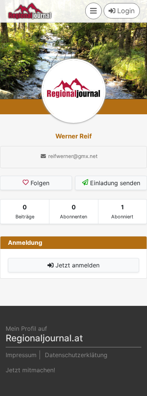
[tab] (24, 212)
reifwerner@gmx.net (72, 156)
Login (125, 11)
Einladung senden (114, 183)
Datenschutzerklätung (76, 355)
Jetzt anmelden (77, 265)
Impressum (21, 355)
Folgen (39, 183)
